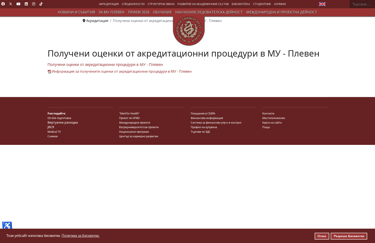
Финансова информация (207, 118)
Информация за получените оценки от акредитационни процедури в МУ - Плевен (121, 71)
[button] (109, 4)
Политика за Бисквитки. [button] (81, 236)
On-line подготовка (59, 118)
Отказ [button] (321, 236)
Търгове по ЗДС (201, 132)
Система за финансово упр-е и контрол (216, 122)
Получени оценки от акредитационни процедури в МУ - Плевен (105, 64)
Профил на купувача (204, 127)
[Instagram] (33, 4)
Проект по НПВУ (129, 118)
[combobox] (362, 4)
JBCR (51, 127)
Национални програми (134, 132)
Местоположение (273, 118)
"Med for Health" (129, 113)
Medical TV (54, 132)
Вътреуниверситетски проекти (139, 127)
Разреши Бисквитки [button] (349, 236)
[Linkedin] (26, 4)
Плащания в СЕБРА (203, 113)
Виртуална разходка (63, 122)
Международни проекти (134, 122)
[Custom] (41, 4)
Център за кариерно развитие (138, 136)
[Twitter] (10, 4)
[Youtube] (18, 4)
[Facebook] (3, 4)
